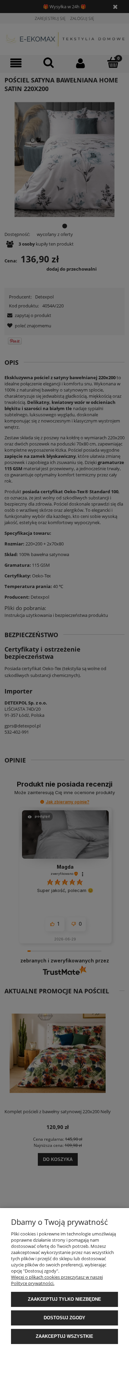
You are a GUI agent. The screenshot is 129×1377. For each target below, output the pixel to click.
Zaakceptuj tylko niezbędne (64, 1299)
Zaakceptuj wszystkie (64, 1336)
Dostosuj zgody (64, 1317)
